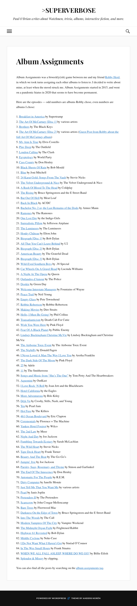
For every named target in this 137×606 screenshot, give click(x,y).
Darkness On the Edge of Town (39, 513)
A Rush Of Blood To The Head (39, 188)
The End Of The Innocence (37, 472)
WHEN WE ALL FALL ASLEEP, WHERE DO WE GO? (55, 553)
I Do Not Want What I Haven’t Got (41, 543)
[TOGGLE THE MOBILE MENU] (9, 31)
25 (22, 365)
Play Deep (25, 147)
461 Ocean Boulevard (34, 416)
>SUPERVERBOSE (69, 10)
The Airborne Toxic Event (36, 345)
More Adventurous (32, 396)
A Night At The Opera (34, 274)
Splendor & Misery (32, 558)
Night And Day (30, 436)
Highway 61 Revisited (34, 533)
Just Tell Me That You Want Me (39, 487)
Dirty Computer (30, 482)
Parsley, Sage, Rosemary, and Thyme (42, 467)
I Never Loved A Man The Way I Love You (46, 355)
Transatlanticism (30, 320)
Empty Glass (28, 299)
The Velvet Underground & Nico (40, 183)
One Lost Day (29, 218)
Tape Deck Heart (31, 452)
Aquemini (27, 380)
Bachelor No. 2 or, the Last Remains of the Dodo (50, 208)
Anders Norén (92, 598)
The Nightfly (28, 350)
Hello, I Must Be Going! (35, 314)
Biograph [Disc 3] (31, 259)
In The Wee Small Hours (35, 548)
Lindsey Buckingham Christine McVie (44, 335)
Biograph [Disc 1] (31, 238)
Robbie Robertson (31, 304)
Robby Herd (112, 77)
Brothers (24, 127)
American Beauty (31, 254)
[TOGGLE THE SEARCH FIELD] (127, 31)
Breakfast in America (32, 116)
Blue (23, 172)
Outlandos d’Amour (32, 279)
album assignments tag (89, 568)
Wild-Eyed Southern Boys (36, 264)
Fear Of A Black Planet (34, 330)
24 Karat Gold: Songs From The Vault (43, 177)
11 (22, 370)
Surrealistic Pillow (32, 223)
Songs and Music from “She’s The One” (44, 375)
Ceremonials (28, 421)
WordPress (59, 598)
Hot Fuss (26, 411)
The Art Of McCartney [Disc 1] (38, 122)
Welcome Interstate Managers (38, 289)
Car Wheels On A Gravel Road (39, 269)
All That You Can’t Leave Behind (40, 243)
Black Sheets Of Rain (33, 167)
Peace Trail (27, 294)
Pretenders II (28, 497)
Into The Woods (30, 518)
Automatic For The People (36, 477)
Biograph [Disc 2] (31, 248)
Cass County (26, 162)
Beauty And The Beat (33, 457)
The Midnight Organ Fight (36, 528)
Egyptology (26, 157)
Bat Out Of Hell (30, 198)
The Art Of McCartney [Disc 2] (38, 132)
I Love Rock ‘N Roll (32, 386)
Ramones (26, 213)
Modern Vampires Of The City (39, 523)
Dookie (25, 284)
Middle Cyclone (30, 538)
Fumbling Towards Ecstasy (37, 441)
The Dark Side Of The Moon (38, 360)
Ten (23, 406)
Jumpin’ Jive (28, 462)
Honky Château (30, 233)
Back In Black (29, 203)
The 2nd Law (28, 431)
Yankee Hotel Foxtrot (33, 426)
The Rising (27, 193)
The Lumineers (30, 228)
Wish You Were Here (33, 325)
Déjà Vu (25, 401)
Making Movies (30, 309)
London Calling (28, 152)
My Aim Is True (28, 142)
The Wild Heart (30, 447)
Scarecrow (27, 502)
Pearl (24, 492)
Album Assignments (50, 61)
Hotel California (30, 391)
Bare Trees (27, 508)
